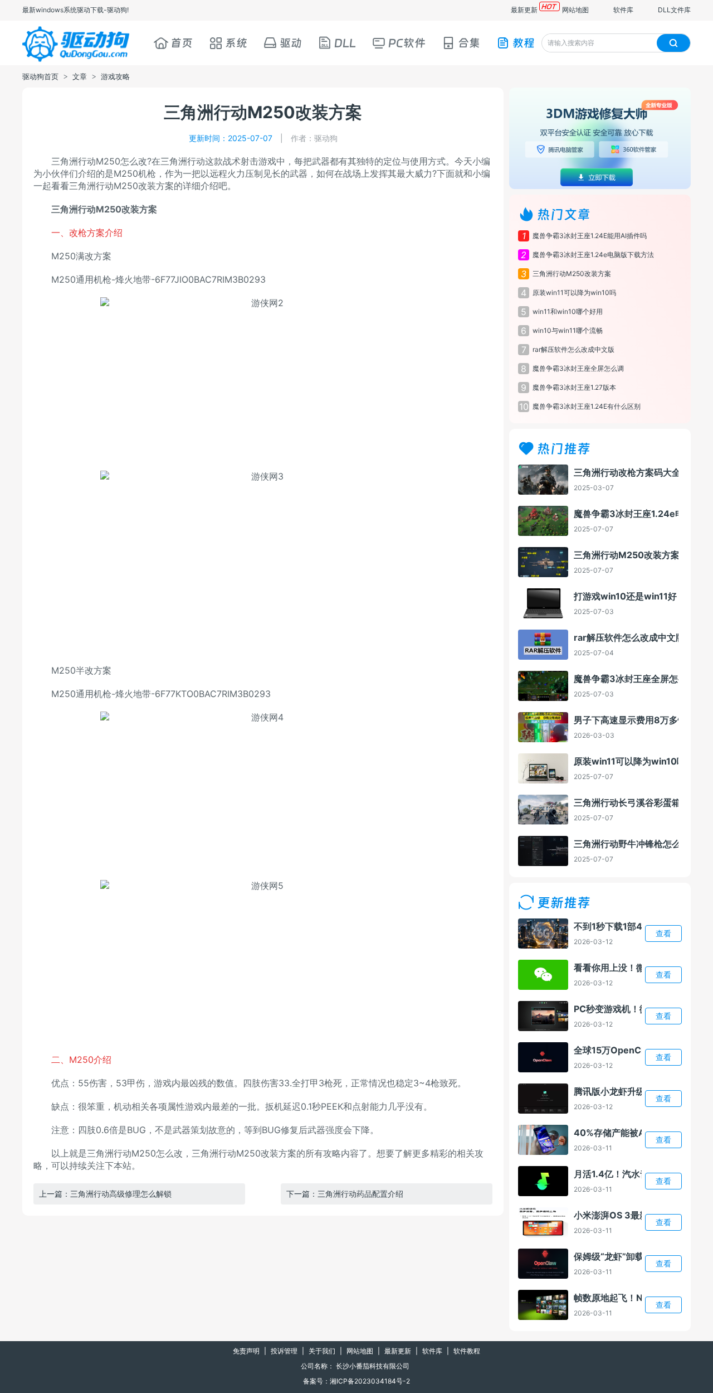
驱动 (291, 43)
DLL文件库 (674, 10)
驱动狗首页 (40, 76)
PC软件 (407, 43)
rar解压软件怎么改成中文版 (573, 349)
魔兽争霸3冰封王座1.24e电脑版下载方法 (593, 254)
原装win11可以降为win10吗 (574, 292)
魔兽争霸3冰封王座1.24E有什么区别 (587, 406)
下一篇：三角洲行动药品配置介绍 (344, 1193)
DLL (345, 43)
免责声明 (246, 1351)
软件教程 (466, 1351)
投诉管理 (284, 1351)
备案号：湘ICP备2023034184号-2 (356, 1381)
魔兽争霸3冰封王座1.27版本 (574, 387)
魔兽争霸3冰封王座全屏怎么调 (578, 368)
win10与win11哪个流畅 (568, 330)
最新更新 (524, 10)
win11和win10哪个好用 (568, 311)
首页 (181, 43)
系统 (236, 43)
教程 (523, 43)
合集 (469, 43)
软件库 (623, 10)
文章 (79, 76)
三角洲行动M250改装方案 (572, 273)
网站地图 (575, 10)
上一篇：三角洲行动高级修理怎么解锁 (105, 1193)
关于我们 (322, 1351)
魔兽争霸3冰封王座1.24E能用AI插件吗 (590, 235)
